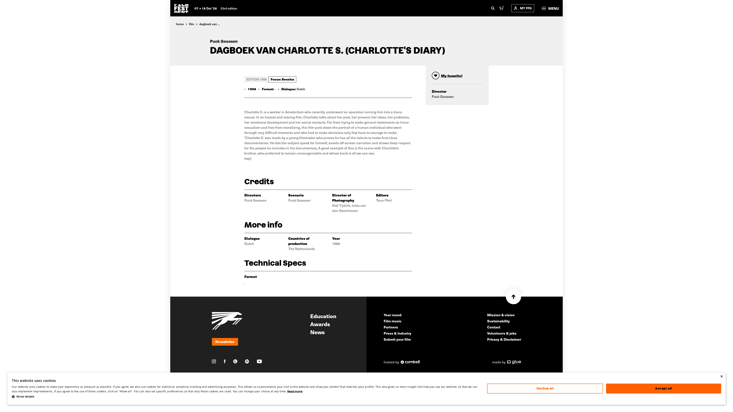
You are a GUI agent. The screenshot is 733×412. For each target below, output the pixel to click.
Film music (392, 321)
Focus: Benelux (282, 79)
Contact (493, 327)
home (180, 24)
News (317, 332)
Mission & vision (501, 314)
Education (323, 316)
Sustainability (498, 321)
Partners (391, 327)
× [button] (721, 376)
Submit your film (397, 339)
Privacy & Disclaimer (504, 339)
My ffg (526, 8)
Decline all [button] (545, 388)
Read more (295, 391)
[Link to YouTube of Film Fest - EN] (259, 361)
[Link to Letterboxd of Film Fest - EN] (235, 361)
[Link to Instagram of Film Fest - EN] (214, 361)
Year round (392, 314)
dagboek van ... (209, 24)
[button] (246, 397)
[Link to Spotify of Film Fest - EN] (247, 361)
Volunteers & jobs (502, 333)
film (191, 24)
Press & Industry (397, 333)
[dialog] (366, 389)
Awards (320, 324)
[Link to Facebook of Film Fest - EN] (225, 361)
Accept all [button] (663, 388)
